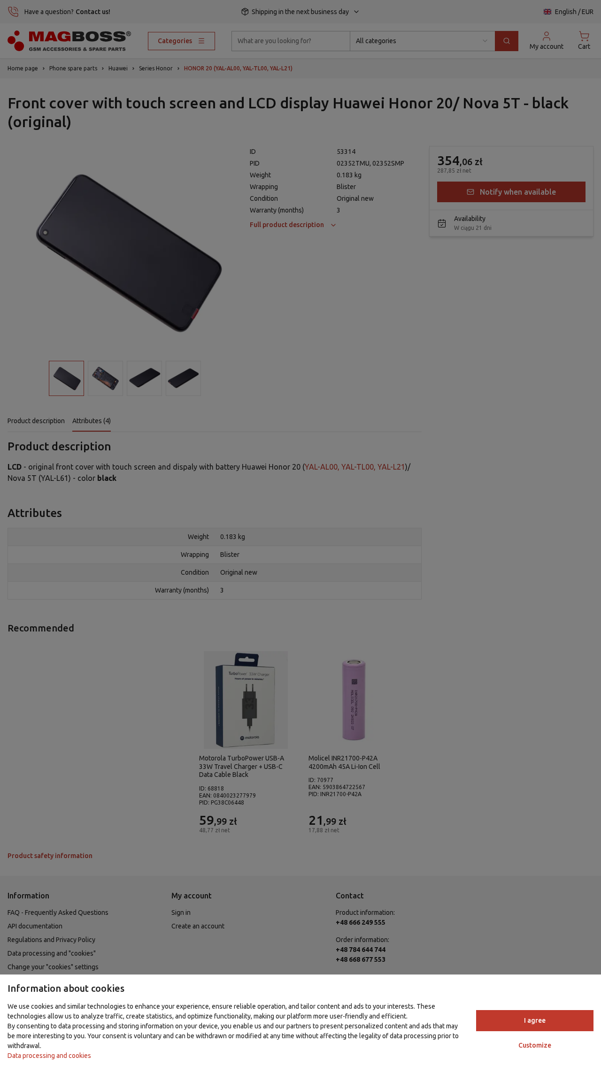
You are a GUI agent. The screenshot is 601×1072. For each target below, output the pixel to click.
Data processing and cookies (49, 1055)
